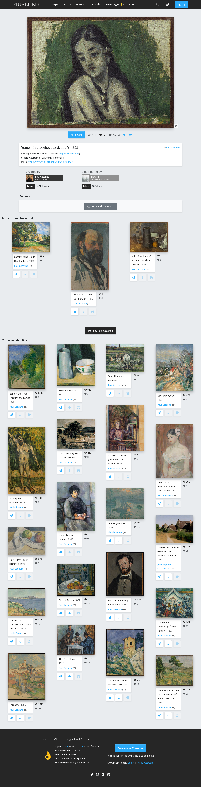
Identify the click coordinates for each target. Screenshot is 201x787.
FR (30, 266)
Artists (66, 4)
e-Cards (96, 4)
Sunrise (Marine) (116, 523)
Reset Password (145, 762)
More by (100, 330)
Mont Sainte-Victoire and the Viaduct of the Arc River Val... (168, 694)
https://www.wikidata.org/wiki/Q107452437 (50, 161)
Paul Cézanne (173, 147)
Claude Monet (115, 532)
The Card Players (67, 659)
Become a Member (130, 748)
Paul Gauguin (16, 568)
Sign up (181, 4)
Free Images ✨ (114, 4)
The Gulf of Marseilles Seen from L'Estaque (20, 624)
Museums (81, 4)
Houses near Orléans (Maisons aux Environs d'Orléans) (168, 551)
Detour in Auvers (166, 395)
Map (54, 4)
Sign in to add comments (100, 206)
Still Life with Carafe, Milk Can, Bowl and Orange (142, 260)
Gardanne (14, 704)
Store (131, 4)
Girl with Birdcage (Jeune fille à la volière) (117, 459)
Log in (167, 4)
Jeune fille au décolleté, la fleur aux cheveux (166, 486)
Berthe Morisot (165, 495)
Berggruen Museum (69, 153)
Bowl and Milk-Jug (68, 390)
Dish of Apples (66, 600)
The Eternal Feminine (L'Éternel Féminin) (167, 626)
